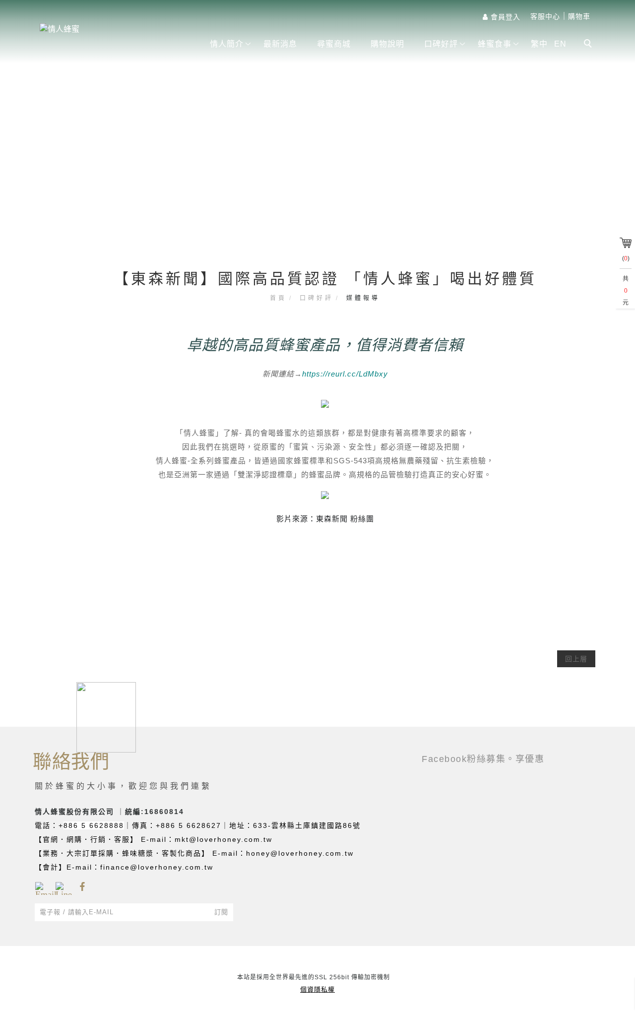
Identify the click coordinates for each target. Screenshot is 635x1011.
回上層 (576, 659)
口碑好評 (441, 44)
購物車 (579, 16)
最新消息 (280, 44)
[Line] (62, 887)
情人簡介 (227, 44)
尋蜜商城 (334, 44)
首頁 (278, 298)
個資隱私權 (317, 989)
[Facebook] (82, 887)
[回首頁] (114, 29)
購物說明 (387, 44)
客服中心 (545, 16)
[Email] (41, 887)
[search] (589, 45)
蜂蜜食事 (494, 44)
